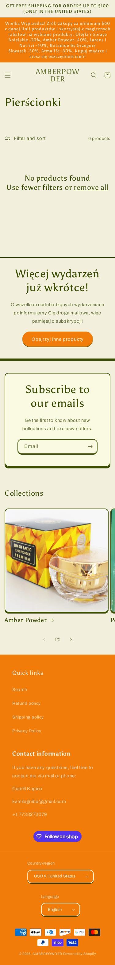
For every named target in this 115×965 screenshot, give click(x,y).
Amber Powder (26, 620)
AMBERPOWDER (47, 954)
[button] (7, 75)
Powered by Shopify (79, 954)
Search (19, 689)
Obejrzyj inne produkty (58, 339)
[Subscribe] (90, 446)
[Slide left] (44, 639)
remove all (91, 187)
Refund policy (26, 703)
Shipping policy (28, 717)
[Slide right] (71, 639)
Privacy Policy (26, 731)
